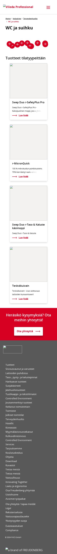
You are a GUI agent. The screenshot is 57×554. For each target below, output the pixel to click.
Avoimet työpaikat (15, 498)
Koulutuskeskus (14, 452)
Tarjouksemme (14, 448)
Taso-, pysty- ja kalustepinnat (21, 377)
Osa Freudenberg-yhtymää (20, 490)
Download (11, 461)
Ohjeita (9, 456)
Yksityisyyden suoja (16, 520)
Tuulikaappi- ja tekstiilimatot (21, 394)
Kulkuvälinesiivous (16, 436)
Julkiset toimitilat (15, 414)
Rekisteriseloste (14, 512)
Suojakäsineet (13, 385)
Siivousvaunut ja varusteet (20, 368)
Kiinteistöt (11, 427)
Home (8, 18)
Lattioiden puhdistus (17, 373)
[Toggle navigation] (48, 7)
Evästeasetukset (14, 525)
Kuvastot (10, 465)
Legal (8, 508)
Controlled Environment (19, 398)
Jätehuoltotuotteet (15, 390)
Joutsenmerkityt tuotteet (19, 402)
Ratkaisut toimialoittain (18, 406)
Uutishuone (12, 494)
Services (10, 444)
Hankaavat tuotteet (16, 381)
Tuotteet (10, 364)
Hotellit (9, 423)
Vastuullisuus (13, 477)
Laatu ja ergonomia (16, 486)
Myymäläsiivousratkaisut (19, 431)
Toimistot (11, 410)
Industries (17, 18)
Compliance (12, 530)
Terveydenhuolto (30, 18)
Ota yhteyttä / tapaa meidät (20, 504)
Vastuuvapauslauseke (17, 516)
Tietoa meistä (13, 469)
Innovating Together (16, 481)
